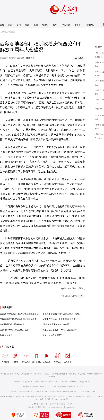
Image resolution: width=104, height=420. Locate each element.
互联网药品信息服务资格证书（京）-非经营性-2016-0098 (72, 391)
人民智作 (67, 362)
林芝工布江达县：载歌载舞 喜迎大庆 (58, 319)
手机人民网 (26, 362)
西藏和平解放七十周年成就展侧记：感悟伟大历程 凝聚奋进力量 (71, 314)
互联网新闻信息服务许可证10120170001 (36, 386)
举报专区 (66, 25)
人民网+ (15, 362)
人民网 (3, 32)
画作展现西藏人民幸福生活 (12, 324)
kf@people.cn (28, 382)
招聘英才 (37, 374)
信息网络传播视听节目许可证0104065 (15, 396)
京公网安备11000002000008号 (56, 399)
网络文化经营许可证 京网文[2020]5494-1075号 (49, 396)
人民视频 (46, 362)
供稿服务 (63, 374)
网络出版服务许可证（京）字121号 (82, 396)
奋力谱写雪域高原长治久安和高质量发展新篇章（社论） (25, 314)
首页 (2, 25)
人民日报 (5, 362)
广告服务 (46, 374)
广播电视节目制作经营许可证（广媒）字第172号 (29, 391)
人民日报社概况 (7, 374)
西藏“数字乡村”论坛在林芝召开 (14, 330)
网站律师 (90, 374)
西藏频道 (12, 32)
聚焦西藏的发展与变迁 (52, 335)
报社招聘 (28, 374)
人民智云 (57, 362)
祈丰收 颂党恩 (6, 335)
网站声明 (81, 374)
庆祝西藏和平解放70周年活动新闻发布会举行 (20, 319)
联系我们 (52, 377)
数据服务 (72, 374)
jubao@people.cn (84, 382)
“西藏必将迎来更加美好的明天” (56, 324)
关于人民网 (19, 374)
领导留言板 (36, 362)
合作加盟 (55, 374)
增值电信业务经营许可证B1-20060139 (68, 386)
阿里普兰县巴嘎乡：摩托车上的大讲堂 (59, 330)
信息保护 (98, 374)
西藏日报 (30, 58)
